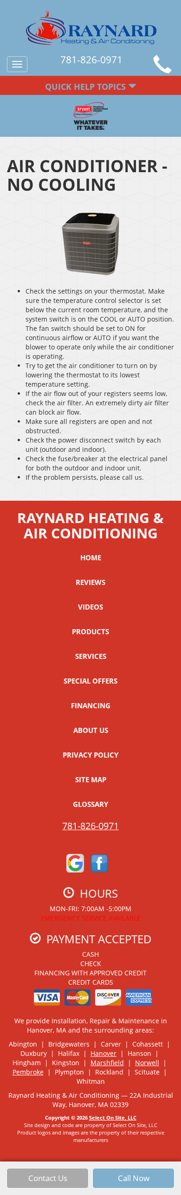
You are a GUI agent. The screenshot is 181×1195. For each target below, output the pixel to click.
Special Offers (90, 680)
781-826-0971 (90, 825)
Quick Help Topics (86, 86)
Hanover (103, 1053)
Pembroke (28, 1071)
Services (90, 656)
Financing (90, 705)
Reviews (90, 582)
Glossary (90, 804)
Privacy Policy (90, 754)
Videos (90, 606)
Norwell (147, 1062)
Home (90, 557)
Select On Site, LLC (112, 1117)
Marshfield (107, 1062)
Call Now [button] (133, 1178)
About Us (90, 730)
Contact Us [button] (47, 1178)
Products (90, 631)
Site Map (90, 779)
